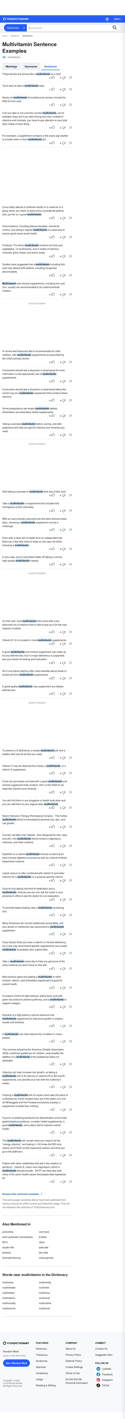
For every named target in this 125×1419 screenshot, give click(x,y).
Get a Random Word (16, 1363)
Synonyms (31, 66)
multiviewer (8, 1292)
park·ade (43, 1247)
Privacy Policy (73, 1355)
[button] (107, 19)
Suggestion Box (103, 1355)
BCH (5, 1242)
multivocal (44, 1298)
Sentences (13, 27)
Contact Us (101, 1348)
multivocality (9, 1303)
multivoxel (44, 1308)
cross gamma (46, 1257)
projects (6, 1252)
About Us (71, 1348)
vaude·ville (8, 1247)
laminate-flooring (11, 1257)
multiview (44, 1287)
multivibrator (9, 1287)
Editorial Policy (74, 1361)
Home (4, 35)
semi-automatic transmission (17, 1237)
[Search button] (116, 27)
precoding (7, 1231)
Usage (39, 1379)
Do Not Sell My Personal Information (77, 1381)
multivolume (8, 1308)
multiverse (7, 1282)
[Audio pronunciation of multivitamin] (4, 57)
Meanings (11, 66)
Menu (117, 19)
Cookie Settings (74, 1367)
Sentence (15, 35)
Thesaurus (41, 1355)
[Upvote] (53, 78)
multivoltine (45, 1303)
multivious (44, 1292)
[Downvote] (64, 78)
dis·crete (43, 1252)
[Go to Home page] (16, 19)
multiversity (45, 1282)
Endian (43, 1237)
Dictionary (41, 1348)
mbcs (42, 1242)
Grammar (41, 1367)
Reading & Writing (46, 1385)
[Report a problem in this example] (70, 77)
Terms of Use (73, 1373)
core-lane (44, 1231)
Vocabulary (42, 1373)
